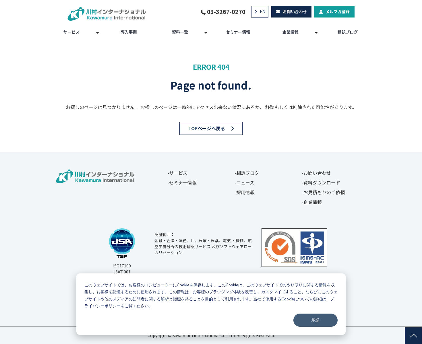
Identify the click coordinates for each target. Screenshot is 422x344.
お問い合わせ (295, 11)
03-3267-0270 (226, 11)
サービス (71, 32)
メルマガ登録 (338, 11)
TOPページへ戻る (206, 128)
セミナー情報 (238, 32)
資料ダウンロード (321, 182)
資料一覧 (180, 32)
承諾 (315, 320)
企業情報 (290, 32)
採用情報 (245, 192)
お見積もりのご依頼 (324, 192)
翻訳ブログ (348, 32)
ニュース (245, 182)
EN (262, 11)
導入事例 (129, 32)
